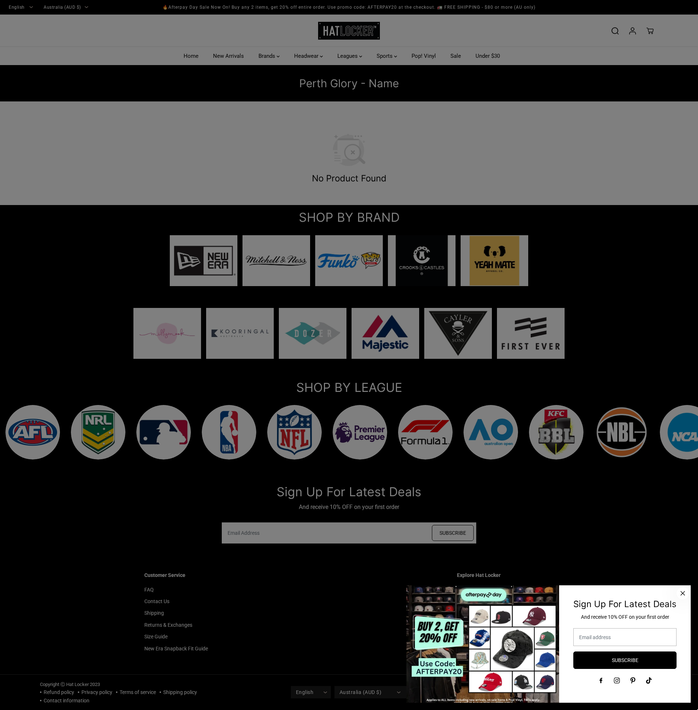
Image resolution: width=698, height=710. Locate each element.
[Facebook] (601, 681)
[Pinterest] (633, 681)
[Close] (683, 593)
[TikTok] (649, 681)
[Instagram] (617, 681)
